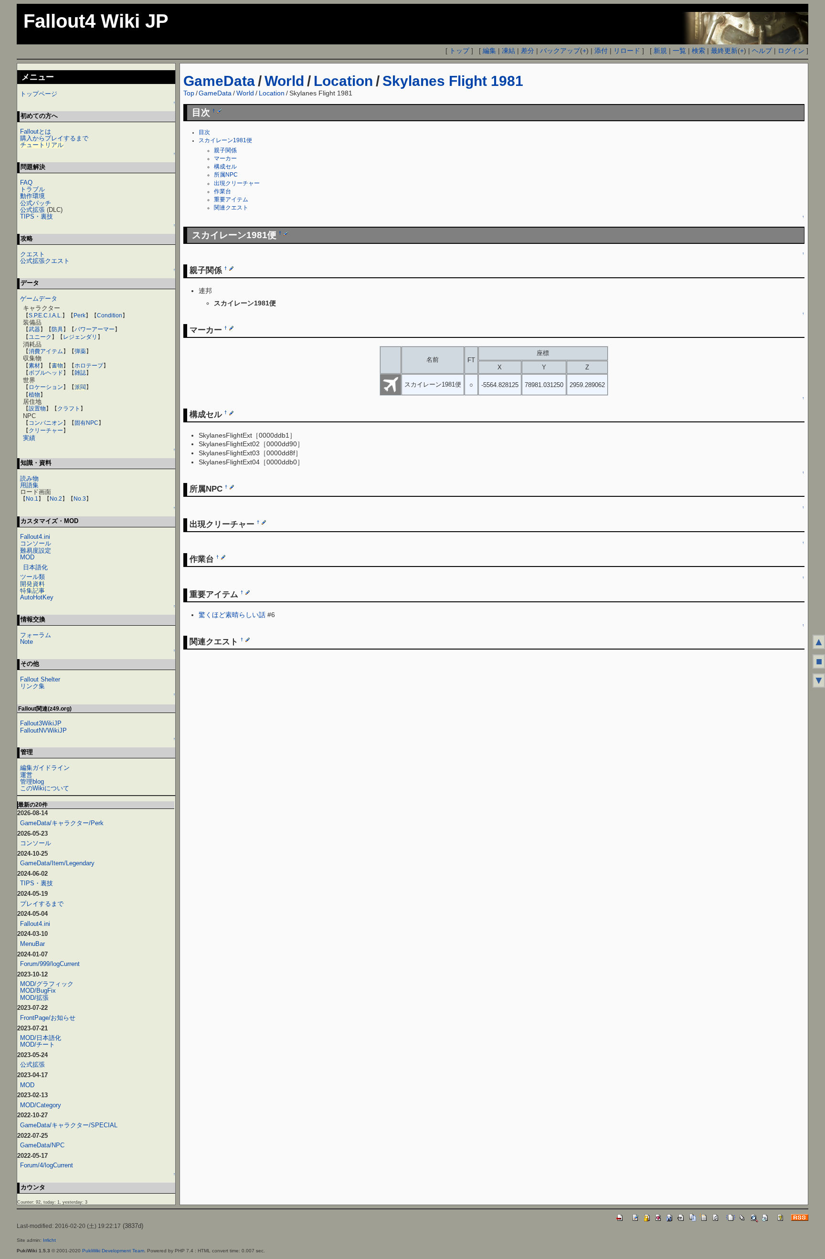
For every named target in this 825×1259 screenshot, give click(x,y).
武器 (34, 329)
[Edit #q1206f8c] (231, 327)
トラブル (32, 189)
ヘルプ (762, 50)
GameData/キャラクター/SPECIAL (68, 1125)
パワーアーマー (94, 329)
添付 (601, 50)
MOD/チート (37, 1044)
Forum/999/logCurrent (50, 963)
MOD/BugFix (38, 990)
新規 (660, 50)
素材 (34, 365)
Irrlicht (49, 1240)
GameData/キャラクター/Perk (62, 823)
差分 (527, 50)
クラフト (68, 408)
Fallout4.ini (35, 536)
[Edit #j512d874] (223, 557)
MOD (27, 557)
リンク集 (32, 686)
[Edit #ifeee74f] (286, 233)
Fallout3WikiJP (41, 723)
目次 (204, 132)
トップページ (38, 93)
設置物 (37, 408)
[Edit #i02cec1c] (219, 110)
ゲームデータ (38, 298)
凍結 (508, 50)
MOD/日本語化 (40, 1037)
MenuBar (32, 943)
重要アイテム (231, 199)
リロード (626, 50)
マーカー (225, 158)
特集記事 (32, 590)
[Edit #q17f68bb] (232, 486)
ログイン (791, 50)
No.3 (80, 498)
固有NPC (86, 423)
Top (188, 93)
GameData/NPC (42, 1145)
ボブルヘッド (46, 372)
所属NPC (226, 175)
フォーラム (35, 635)
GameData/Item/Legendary (57, 863)
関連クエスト (231, 207)
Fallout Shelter (40, 679)
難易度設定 (35, 550)
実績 (29, 437)
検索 (698, 50)
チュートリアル (41, 144)
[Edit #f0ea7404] (231, 268)
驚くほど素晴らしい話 (232, 615)
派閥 (80, 387)
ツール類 (32, 576)
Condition (109, 315)
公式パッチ (35, 203)
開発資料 (32, 584)
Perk (79, 315)
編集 (489, 50)
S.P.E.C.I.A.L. (45, 315)
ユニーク (40, 337)
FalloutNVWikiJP (43, 730)
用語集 (29, 485)
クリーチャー (46, 430)
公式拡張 (32, 209)
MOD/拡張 (34, 997)
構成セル (225, 166)
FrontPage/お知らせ (47, 1017)
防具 (57, 329)
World (284, 81)
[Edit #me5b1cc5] (247, 639)
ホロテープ (88, 365)
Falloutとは (35, 131)
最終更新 (724, 50)
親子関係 (225, 150)
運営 (26, 774)
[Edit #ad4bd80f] (264, 522)
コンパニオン (46, 423)
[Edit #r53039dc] (247, 592)
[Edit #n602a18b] (231, 412)
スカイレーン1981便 (225, 140)
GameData (219, 81)
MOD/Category (40, 1105)
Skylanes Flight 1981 (452, 81)
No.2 (56, 498)
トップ (459, 50)
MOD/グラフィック (47, 983)
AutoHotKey (36, 597)
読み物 (29, 478)
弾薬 (80, 351)
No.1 (32, 498)
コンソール (35, 543)
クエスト (32, 254)
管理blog (32, 781)
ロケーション (46, 387)
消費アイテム (46, 351)
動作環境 (32, 195)
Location (343, 81)
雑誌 (80, 372)
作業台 (222, 191)
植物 (34, 394)
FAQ (26, 182)
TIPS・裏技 (36, 216)
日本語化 (35, 567)
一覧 (679, 50)
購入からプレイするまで (54, 138)
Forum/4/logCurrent (46, 1165)
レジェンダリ (80, 337)
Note (26, 641)
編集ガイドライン (45, 767)
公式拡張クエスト (45, 260)
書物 (57, 365)
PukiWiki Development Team (113, 1250)
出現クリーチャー (237, 183)
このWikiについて (44, 788)
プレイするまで (41, 903)
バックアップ (560, 50)
